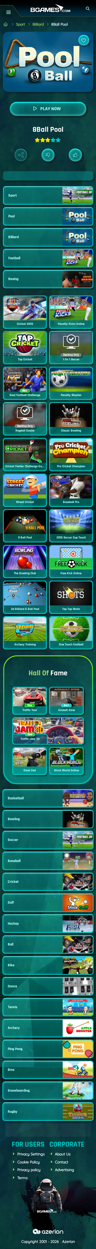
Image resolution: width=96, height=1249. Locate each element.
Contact (61, 1162)
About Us (63, 1154)
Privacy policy (29, 1169)
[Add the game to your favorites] (84, 40)
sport (20, 24)
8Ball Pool (59, 24)
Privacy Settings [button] (31, 1154)
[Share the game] (21, 155)
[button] (88, 8)
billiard (38, 24)
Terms (22, 1177)
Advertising (64, 1169)
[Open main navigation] (8, 12)
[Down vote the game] (48, 155)
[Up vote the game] (75, 155)
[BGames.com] (6, 24)
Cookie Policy (28, 1162)
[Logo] (48, 8)
